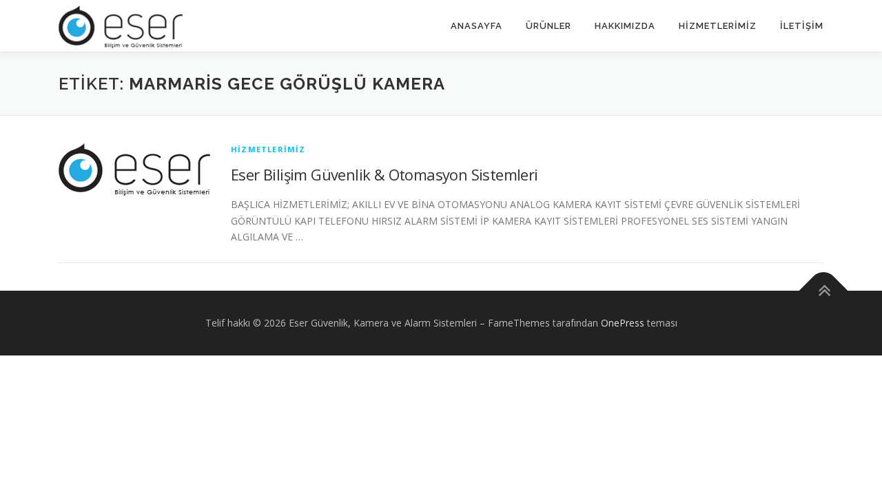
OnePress (622, 322)
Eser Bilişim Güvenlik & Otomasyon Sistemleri (384, 174)
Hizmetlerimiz (718, 26)
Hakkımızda (625, 26)
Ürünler (548, 26)
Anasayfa (476, 26)
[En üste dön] (823, 291)
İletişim (801, 26)
